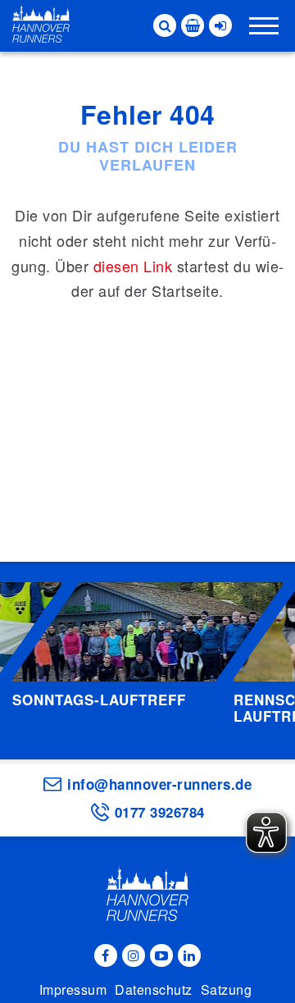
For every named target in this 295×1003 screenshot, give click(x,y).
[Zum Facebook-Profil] (105, 955)
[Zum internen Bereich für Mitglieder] (220, 25)
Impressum (73, 989)
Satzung (226, 989)
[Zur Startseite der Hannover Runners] (41, 23)
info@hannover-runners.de (159, 784)
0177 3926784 (160, 812)
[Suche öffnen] (164, 25)
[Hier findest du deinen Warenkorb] (192, 25)
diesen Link (133, 265)
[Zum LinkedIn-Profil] (189, 955)
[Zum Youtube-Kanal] (161, 955)
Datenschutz (154, 989)
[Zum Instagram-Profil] (133, 955)
